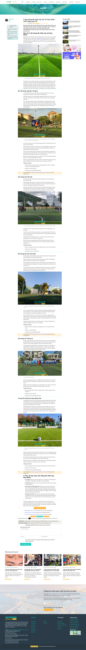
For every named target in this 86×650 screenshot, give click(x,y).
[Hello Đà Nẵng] (79, 631)
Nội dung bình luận (25, 527)
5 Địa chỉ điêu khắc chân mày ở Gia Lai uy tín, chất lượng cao (13, 570)
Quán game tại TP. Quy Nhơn (31, 510)
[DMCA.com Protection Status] (34, 646)
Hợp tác (59, 628)
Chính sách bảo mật (74, 619)
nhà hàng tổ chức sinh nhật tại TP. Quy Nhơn (35, 514)
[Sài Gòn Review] (71, 631)
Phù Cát (33, 626)
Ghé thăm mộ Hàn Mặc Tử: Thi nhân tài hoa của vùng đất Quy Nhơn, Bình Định (75, 26)
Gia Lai (45, 623)
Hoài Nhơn (34, 630)
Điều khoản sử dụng (74, 621)
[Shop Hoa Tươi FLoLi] (72, 48)
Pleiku (45, 621)
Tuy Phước (34, 623)
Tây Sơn (33, 632)
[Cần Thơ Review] (75, 632)
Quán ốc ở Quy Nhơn (30, 512)
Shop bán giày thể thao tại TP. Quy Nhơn (41, 471)
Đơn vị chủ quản (61, 623)
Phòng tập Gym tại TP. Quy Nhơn (39, 334)
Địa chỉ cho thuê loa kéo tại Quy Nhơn (40, 172)
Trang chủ (29, 10)
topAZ (33, 10)
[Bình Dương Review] (71, 632)
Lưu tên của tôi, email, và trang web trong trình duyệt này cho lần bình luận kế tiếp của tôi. (40, 540)
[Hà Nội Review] (75, 631)
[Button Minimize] (9, 26)
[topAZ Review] (79, 634)
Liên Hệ (59, 627)
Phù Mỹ (33, 628)
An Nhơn (33, 625)
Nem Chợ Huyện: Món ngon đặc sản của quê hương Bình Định (75, 36)
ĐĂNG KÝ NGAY (48, 609)
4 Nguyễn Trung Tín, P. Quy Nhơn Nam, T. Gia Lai (18, 629)
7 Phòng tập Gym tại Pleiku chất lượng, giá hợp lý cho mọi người (51, 570)
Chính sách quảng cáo (74, 624)
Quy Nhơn (25, 23)
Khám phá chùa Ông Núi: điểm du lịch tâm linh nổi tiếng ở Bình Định (74, 21)
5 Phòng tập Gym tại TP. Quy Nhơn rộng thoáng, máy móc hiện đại (32, 570)
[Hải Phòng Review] (75, 634)
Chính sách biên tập (74, 622)
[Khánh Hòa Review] (72, 634)
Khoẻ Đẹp (36, 10)
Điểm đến (33, 617)
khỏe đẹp (39, 39)
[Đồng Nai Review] (79, 632)
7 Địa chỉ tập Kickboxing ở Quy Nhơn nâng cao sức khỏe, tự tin (72, 570)
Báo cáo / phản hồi (74, 626)
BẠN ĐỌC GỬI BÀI (74, 628)
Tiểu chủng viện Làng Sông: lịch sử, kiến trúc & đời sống (75, 40)
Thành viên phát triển (62, 625)
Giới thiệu (60, 621)
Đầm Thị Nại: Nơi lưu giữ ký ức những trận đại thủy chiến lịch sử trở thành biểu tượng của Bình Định (75, 31)
